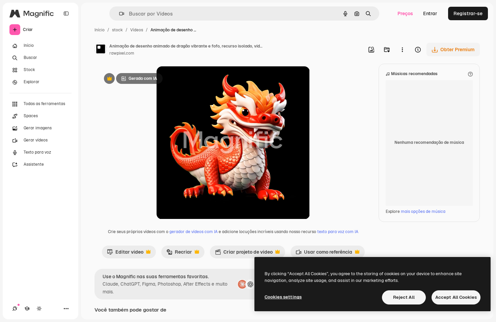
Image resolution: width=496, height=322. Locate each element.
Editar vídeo (125, 253)
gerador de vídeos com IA (193, 231)
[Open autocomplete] (119, 13)
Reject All (404, 297)
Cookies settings (283, 297)
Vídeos (136, 30)
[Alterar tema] (39, 308)
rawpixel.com (121, 53)
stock (117, 30)
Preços (405, 13)
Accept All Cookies (456, 297)
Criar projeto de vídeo (244, 253)
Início (99, 30)
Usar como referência (324, 253)
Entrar (430, 13)
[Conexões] (14, 308)
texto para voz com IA (337, 231)
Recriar (179, 253)
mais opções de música (423, 211)
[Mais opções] (402, 49)
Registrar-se (468, 13)
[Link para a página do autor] (100, 50)
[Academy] (27, 308)
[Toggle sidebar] (66, 13)
